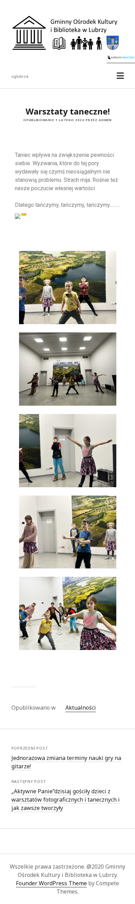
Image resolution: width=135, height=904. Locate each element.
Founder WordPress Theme (51, 883)
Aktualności (80, 707)
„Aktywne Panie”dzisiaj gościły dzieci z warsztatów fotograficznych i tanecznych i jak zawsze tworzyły (65, 799)
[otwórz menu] (120, 75)
